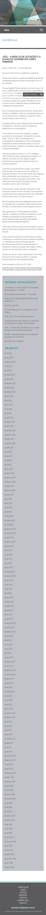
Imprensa (9, 40)
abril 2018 (8, 593)
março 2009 (9, 790)
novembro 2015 (10, 674)
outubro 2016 (9, 627)
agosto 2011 (9, 743)
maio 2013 (8, 704)
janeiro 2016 (9, 666)
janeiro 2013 (9, 708)
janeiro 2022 (9, 426)
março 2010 (9, 764)
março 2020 (9, 516)
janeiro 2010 (9, 768)
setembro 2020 (10, 490)
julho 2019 (8, 550)
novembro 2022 (10, 383)
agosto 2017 (9, 610)
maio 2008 (8, 807)
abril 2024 (8, 353)
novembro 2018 (10, 576)
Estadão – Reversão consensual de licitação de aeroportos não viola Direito (21, 335)
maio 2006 (8, 824)
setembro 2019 (10, 541)
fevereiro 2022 (10, 422)
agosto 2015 (9, 683)
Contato (23, 903)
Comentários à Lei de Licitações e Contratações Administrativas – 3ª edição (22, 288)
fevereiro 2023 (10, 374)
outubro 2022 (9, 387)
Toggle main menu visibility (41, 29)
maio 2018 (8, 589)
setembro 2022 (10, 392)
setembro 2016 (10, 631)
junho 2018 (9, 584)
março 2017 (9, 619)
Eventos (23, 897)
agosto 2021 (9, 447)
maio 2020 (8, 507)
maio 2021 (8, 460)
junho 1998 (9, 863)
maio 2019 (8, 559)
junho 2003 (9, 845)
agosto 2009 (9, 786)
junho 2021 (9, 456)
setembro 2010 (10, 760)
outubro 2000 (9, 854)
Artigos (23, 892)
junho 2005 (9, 828)
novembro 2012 (10, 713)
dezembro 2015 (10, 670)
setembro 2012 (10, 717)
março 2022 (9, 417)
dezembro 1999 (10, 858)
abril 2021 (8, 464)
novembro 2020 (10, 481)
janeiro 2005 (9, 837)
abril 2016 (8, 653)
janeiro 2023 (9, 379)
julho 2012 (8, 721)
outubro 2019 (9, 537)
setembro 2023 (10, 362)
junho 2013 (9, 700)
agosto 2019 (9, 546)
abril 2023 (8, 370)
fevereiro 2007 (10, 820)
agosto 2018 (9, 580)
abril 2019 (8, 563)
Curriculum (23, 887)
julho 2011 (8, 747)
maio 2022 (8, 409)
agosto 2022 (9, 396)
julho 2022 (8, 400)
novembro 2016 (10, 623)
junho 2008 (9, 803)
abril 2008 (8, 811)
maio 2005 (8, 833)
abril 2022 (8, 413)
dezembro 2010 (10, 756)
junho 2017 (9, 614)
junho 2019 (9, 554)
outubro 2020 (9, 486)
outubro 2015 (9, 678)
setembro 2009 (10, 781)
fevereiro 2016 (10, 661)
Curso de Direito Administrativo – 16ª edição (20, 294)
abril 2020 (8, 511)
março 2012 (9, 734)
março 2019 (9, 567)
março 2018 (9, 597)
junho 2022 (9, 404)
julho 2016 (8, 640)
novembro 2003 (10, 841)
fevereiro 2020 (10, 520)
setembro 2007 (10, 815)
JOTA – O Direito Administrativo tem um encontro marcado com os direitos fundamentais (22, 328)
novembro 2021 (10, 434)
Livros (23, 889)
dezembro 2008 (10, 798)
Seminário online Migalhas (14, 341)
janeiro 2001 (9, 850)
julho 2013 (8, 696)
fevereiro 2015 (10, 691)
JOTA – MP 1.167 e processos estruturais (19, 316)
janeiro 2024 (9, 357)
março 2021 (9, 469)
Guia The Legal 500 (11, 305)
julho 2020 (8, 499)
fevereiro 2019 (10, 571)
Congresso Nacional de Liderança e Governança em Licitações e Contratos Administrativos (22, 321)
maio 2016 (8, 648)
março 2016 (9, 657)
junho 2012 (9, 726)
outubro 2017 (9, 606)
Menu (6, 30)
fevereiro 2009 (10, 794)
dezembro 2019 (10, 529)
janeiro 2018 (9, 601)
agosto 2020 (9, 494)
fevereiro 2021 (10, 473)
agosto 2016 (9, 636)
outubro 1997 (9, 867)
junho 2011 (9, 751)
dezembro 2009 (10, 773)
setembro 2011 (10, 738)
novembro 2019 (10, 533)
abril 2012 (8, 730)
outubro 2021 (9, 439)
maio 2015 (8, 687)
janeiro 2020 (9, 524)
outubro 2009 (9, 777)
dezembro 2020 (10, 477)
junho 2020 (9, 503)
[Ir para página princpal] (11, 104)
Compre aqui (23, 900)
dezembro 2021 (10, 430)
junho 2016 (9, 644)
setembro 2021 (10, 443)
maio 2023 (8, 366)
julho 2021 (8, 452)
